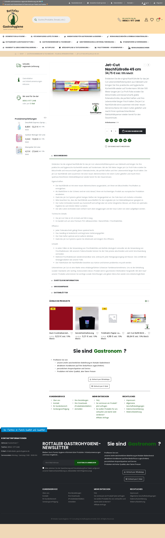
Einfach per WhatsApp (101, 379)
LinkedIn (116, 140)
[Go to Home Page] (15, 53)
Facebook (107, 140)
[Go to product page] (112, 318)
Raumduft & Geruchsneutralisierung (21, 47)
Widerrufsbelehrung (134, 412)
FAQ (98, 400)
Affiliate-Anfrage (102, 417)
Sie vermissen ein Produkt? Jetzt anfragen (109, 496)
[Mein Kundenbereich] (146, 19)
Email (125, 140)
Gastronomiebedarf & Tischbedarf (56, 42)
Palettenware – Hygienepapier (109, 47)
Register (160, 3)
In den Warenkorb (133, 131)
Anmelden (78, 409)
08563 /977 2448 (29, 100)
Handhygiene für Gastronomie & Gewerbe (84, 36)
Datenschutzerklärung (134, 409)
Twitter (111, 140)
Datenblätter (118, 3)
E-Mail (32, 103)
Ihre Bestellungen (81, 400)
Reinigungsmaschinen (140, 48)
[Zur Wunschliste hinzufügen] (71, 333)
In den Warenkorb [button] (69, 310)
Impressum (130, 400)
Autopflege (50, 47)
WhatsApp (129, 140)
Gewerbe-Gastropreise (98, 3)
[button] (146, 301)
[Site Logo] (13, 19)
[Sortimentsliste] (152, 19)
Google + (120, 140)
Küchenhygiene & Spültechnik (46, 36)
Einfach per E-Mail (101, 386)
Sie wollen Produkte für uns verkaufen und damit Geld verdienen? (107, 412)
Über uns (56, 400)
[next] (148, 65)
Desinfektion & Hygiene (15, 36)
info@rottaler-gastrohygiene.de (17, 451)
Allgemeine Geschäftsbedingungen (143, 496)
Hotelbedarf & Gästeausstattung (19, 42)
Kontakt (130, 3)
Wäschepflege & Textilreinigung (75, 47)
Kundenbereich (77, 3)
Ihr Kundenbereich (60, 406)
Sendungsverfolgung (61, 409)
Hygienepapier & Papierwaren (135, 42)
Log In (146, 3)
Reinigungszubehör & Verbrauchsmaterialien (128, 36)
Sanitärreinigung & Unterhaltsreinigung (96, 42)
